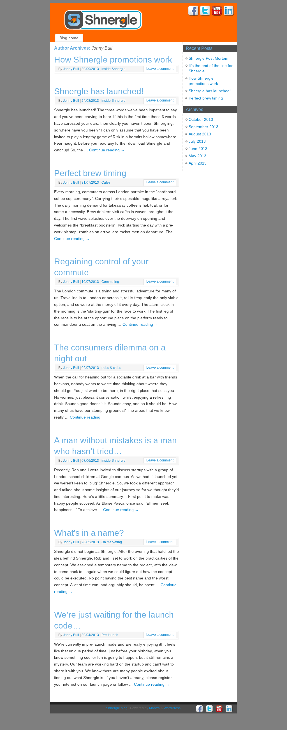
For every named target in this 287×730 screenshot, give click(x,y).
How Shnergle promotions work (113, 59)
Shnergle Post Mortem (208, 58)
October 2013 (201, 119)
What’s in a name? (89, 532)
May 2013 (197, 156)
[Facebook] (193, 11)
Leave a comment (159, 69)
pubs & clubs (111, 368)
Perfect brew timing (90, 173)
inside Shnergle (113, 69)
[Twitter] (205, 11)
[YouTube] (217, 11)
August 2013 (200, 134)
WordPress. (172, 708)
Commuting (110, 282)
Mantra (154, 708)
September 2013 (203, 126)
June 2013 (198, 148)
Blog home (68, 38)
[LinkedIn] (229, 11)
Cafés (105, 182)
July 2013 (197, 141)
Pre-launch (109, 635)
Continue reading (107, 150)
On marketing (111, 542)
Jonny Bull (101, 48)
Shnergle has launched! (99, 91)
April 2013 (198, 163)
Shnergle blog (117, 708)
